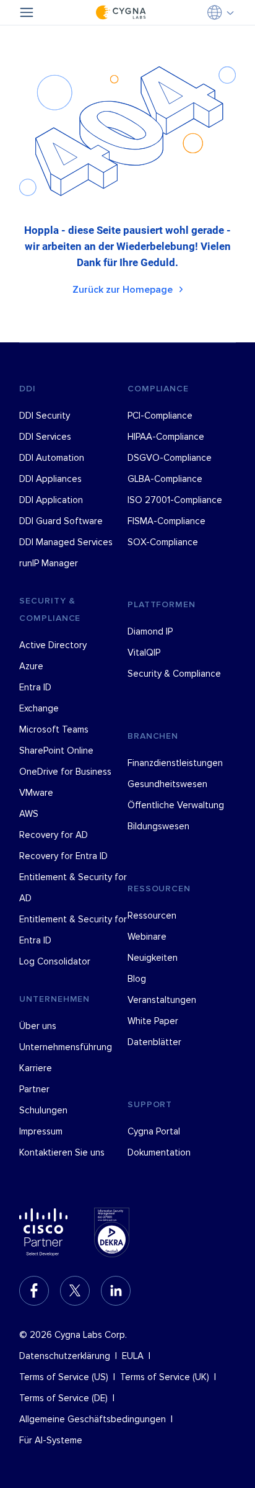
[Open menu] (26, 12)
